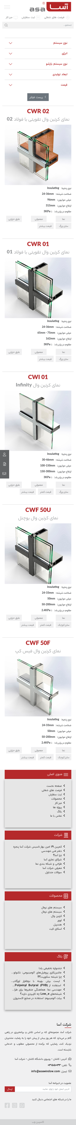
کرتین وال (57, 916)
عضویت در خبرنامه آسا (60, 1083)
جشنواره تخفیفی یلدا (51, 968)
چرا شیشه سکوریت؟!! (50, 977)
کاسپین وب (38, 1122)
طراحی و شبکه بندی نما (49, 864)
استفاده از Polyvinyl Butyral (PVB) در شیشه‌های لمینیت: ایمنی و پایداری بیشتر (38, 985)
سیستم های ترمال (52, 912)
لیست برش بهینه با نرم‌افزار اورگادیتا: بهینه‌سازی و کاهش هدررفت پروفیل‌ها (38, 981)
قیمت (64, 85)
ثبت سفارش (29, 17)
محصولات (57, 799)
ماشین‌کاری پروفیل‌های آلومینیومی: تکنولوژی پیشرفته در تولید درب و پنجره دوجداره (38, 973)
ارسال (9, 1089)
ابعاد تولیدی (60, 74)
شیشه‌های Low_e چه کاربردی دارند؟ (41, 994)
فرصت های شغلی (54, 17)
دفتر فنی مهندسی (52, 851)
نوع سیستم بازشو (56, 64)
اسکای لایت (56, 929)
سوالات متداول (54, 872)
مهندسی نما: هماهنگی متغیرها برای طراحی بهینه (38, 990)
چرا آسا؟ (58, 855)
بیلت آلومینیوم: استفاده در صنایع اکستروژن (38, 998)
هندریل (58, 925)
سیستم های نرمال (52, 908)
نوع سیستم (60, 43)
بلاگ (60, 812)
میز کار (9, 17)
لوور (60, 920)
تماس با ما (56, 816)
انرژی (64, 53)
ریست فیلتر (37, 97)
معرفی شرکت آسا (53, 868)
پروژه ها (58, 807)
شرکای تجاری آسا (53, 860)
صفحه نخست (55, 786)
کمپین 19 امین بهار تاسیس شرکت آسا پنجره (38, 847)
